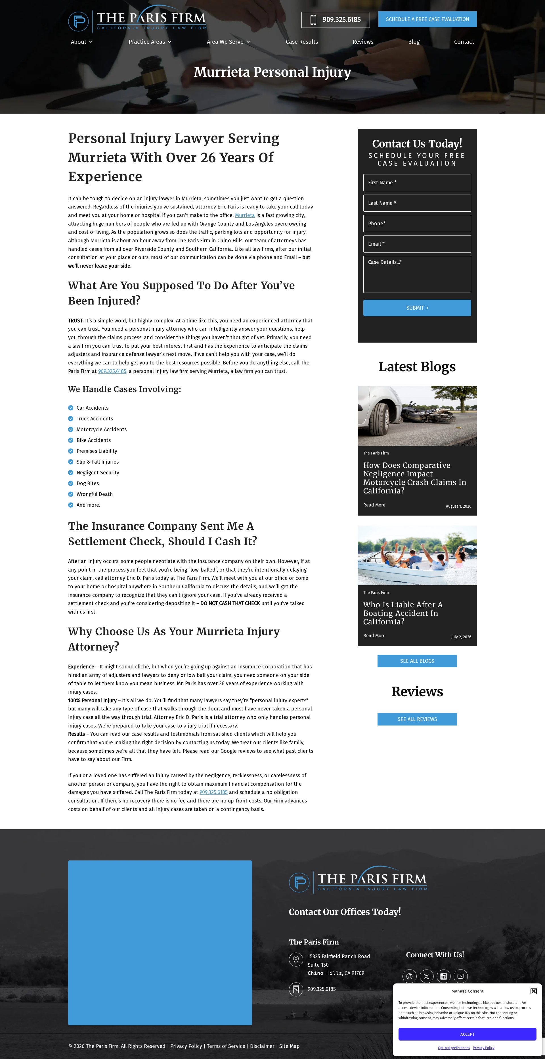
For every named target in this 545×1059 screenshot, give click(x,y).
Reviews (363, 41)
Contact (464, 41)
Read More (374, 505)
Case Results (302, 41)
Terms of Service (226, 1046)
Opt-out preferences (454, 1048)
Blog (414, 41)
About (78, 41)
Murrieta (245, 215)
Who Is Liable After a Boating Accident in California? (403, 613)
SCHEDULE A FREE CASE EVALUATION (427, 19)
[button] (533, 991)
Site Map (289, 1046)
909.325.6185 (342, 20)
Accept (467, 1034)
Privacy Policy (483, 1048)
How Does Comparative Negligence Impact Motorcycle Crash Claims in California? (415, 478)
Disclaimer (262, 1046)
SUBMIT (415, 308)
